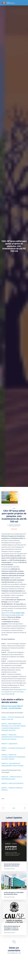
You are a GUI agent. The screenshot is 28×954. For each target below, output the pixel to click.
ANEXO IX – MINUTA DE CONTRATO (12, 783)
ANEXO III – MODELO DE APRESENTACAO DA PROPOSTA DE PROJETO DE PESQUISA (12, 737)
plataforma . (14, 613)
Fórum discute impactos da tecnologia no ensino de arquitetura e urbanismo (12, 928)
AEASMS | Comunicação (15, 525)
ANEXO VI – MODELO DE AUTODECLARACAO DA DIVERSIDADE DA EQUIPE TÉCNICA (13, 757)
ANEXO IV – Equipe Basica (9, 743)
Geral (14, 508)
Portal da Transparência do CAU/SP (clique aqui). (13, 692)
